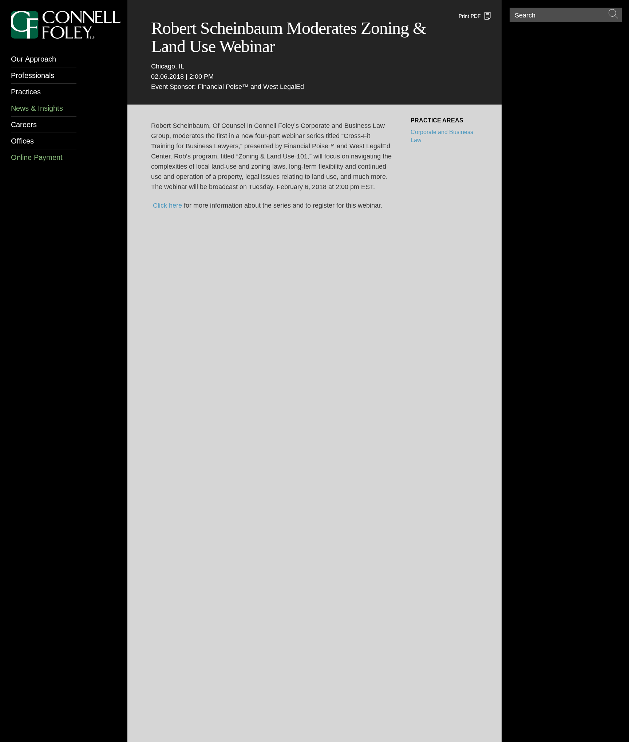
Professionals (32, 75)
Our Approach (33, 59)
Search (525, 15)
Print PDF (470, 16)
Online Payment (37, 157)
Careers (24, 125)
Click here (167, 205)
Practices (26, 92)
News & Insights (37, 108)
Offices (22, 141)
